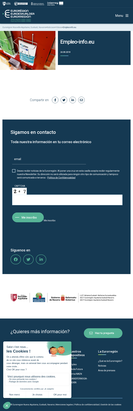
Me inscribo (29, 217)
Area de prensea (106, 370)
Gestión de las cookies (111, 405)
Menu (119, 16)
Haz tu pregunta (104, 333)
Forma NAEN (75, 374)
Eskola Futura (76, 369)
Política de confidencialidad (86, 405)
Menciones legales (64, 405)
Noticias (102, 365)
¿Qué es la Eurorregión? (110, 361)
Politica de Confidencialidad (61, 177)
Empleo (73, 364)
